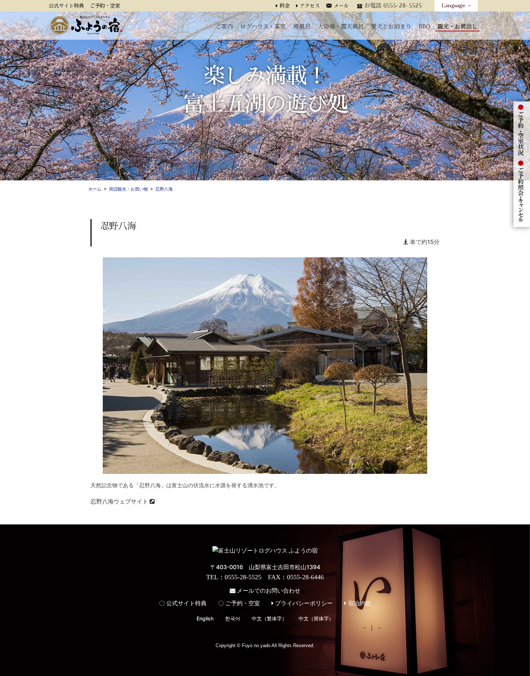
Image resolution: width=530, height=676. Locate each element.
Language (455, 5)
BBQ (424, 26)
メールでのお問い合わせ (267, 590)
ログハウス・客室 (263, 26)
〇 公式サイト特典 (183, 603)
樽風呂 (301, 26)
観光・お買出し (457, 26)
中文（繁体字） (269, 618)
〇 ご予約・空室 (239, 603)
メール (341, 5)
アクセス (310, 5)
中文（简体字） (316, 618)
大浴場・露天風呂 (341, 26)
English (204, 618)
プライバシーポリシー (303, 603)
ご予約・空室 (105, 5)
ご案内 (224, 26)
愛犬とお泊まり (391, 26)
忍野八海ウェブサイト (120, 501)
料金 (284, 5)
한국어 (232, 618)
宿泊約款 (358, 603)
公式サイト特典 (66, 5)
